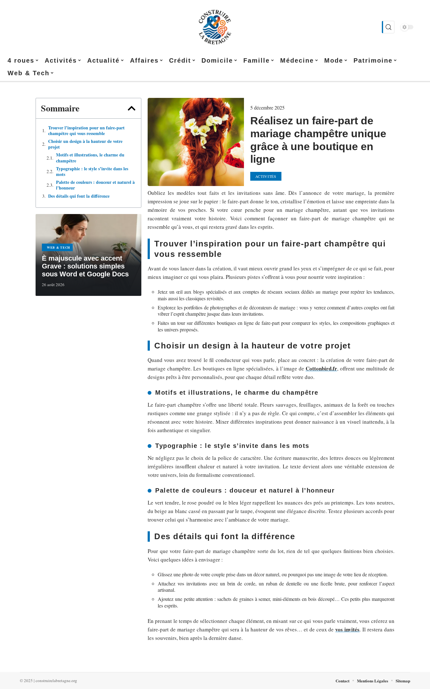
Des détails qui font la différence (79, 196)
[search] (388, 27)
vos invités (347, 629)
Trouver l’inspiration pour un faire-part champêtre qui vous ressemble (86, 130)
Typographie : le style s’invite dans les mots (92, 171)
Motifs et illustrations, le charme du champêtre (90, 157)
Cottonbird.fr (321, 368)
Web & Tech (58, 247)
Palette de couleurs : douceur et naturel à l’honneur (95, 185)
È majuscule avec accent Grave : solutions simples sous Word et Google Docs (85, 266)
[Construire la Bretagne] (215, 27)
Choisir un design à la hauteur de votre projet (85, 144)
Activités (265, 176)
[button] (131, 108)
